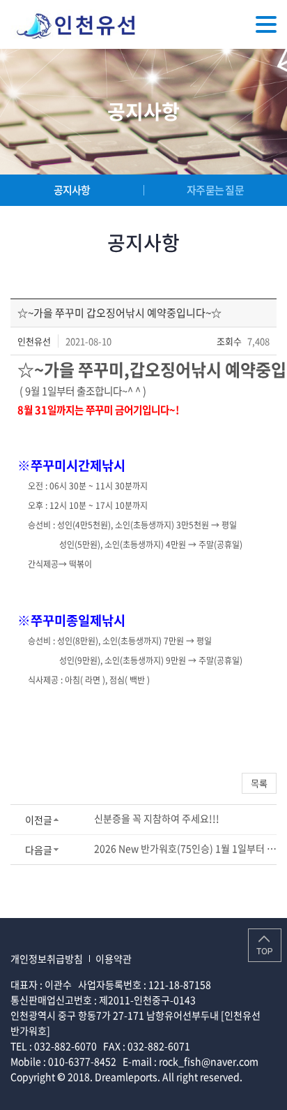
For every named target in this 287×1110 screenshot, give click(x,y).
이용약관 (113, 958)
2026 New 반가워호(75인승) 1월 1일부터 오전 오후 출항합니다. (185, 848)
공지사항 (72, 190)
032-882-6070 (65, 1046)
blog (113, 1092)
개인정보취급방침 (46, 958)
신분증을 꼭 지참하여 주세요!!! (156, 818)
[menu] (266, 24)
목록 (259, 783)
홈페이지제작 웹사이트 (56, 1092)
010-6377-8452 (82, 1061)
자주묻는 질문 (215, 190)
